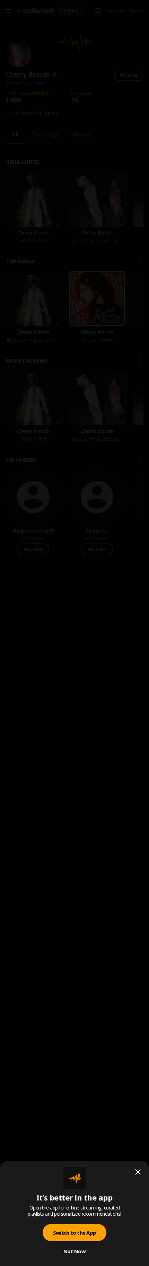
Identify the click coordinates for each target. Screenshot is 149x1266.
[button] (74, 633)
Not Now (74, 1251)
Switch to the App (74, 1232)
